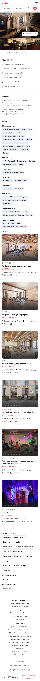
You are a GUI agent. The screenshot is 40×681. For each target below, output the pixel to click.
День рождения (19, 537)
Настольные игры (20, 565)
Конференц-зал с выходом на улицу (17, 266)
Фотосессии (26, 613)
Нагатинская (7, 588)
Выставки (6, 565)
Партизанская (13, 642)
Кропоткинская (13, 630)
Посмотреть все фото (30, 34)
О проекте (20, 661)
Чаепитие (6, 570)
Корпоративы (8, 547)
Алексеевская (15, 639)
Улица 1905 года (15, 655)
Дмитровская (20, 648)
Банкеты (6, 551)
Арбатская (28, 630)
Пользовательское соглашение (20, 666)
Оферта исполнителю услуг (20, 670)
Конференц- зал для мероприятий (16, 315)
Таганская (15, 645)
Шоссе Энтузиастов (25, 642)
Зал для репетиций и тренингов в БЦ (17, 363)
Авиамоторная (23, 645)
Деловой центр (19, 633)
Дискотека (7, 556)
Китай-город (12, 636)
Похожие (5, 231)
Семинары (20, 561)
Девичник (6, 542)
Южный (6, 579)
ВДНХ (11, 633)
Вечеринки (7, 537)
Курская (21, 630)
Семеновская (26, 655)
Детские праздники (16, 613)
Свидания (17, 556)
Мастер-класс (8, 561)
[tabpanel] (20, 247)
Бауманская (13, 626)
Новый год (28, 556)
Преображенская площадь (20, 652)
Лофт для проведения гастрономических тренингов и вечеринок (19, 462)
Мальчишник (17, 551)
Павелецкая (25, 639)
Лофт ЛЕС (6, 512)
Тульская (28, 633)
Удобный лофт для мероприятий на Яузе (18, 412)
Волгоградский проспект (24, 636)
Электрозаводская (24, 626)
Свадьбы (17, 542)
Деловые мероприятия (24, 547)
